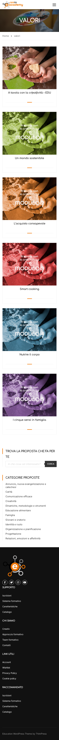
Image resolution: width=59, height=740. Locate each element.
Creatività (11, 501)
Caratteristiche (9, 606)
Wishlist (6, 667)
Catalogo (7, 612)
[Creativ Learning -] (12, 4)
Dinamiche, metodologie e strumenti (26, 505)
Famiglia (10, 515)
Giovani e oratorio (15, 519)
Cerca (50, 464)
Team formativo (10, 639)
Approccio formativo (12, 634)
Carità (9, 491)
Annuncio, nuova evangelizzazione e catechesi (26, 485)
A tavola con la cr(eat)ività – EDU (29, 92)
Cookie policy (9, 678)
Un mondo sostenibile (29, 158)
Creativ (6, 629)
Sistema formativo (11, 601)
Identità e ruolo (14, 524)
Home (5, 35)
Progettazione (13, 533)
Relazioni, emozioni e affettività (23, 538)
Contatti (6, 645)
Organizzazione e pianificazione (23, 529)
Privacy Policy (9, 673)
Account (6, 662)
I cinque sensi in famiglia (29, 420)
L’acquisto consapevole (29, 223)
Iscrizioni (6, 595)
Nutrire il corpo (30, 354)
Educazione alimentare (18, 510)
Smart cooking (29, 289)
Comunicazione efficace (19, 496)
